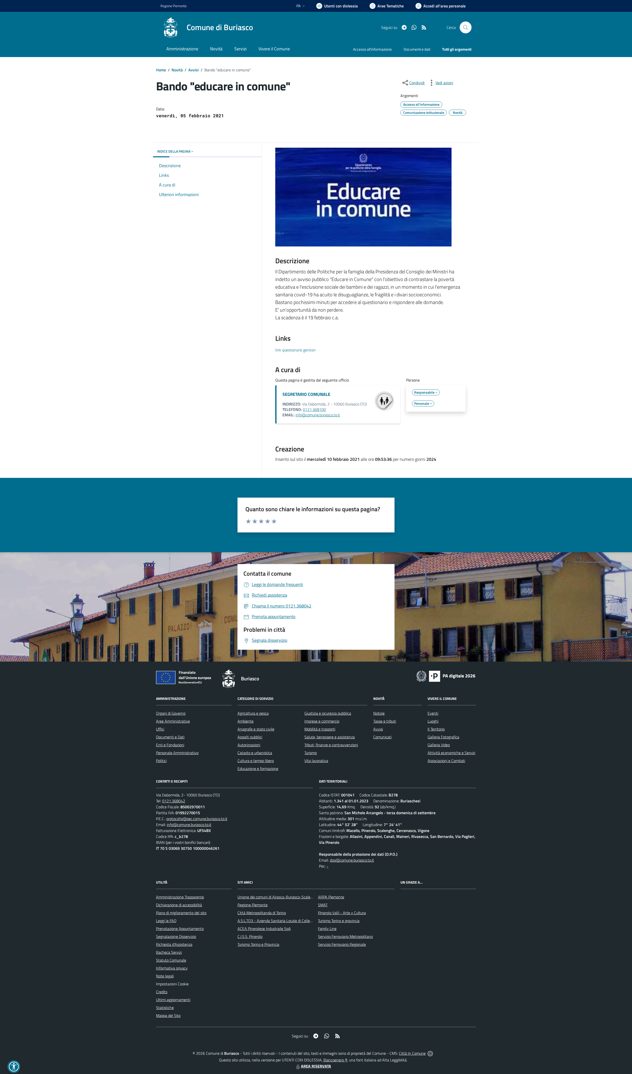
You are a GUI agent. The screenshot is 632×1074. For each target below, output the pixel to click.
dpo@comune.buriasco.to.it (352, 860)
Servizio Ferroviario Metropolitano (345, 936)
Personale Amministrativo (177, 753)
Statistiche (165, 1008)
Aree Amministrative (173, 721)
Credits (161, 992)
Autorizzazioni (248, 745)
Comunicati (382, 737)
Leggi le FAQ (166, 921)
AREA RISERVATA (316, 1066)
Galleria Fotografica (443, 737)
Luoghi (433, 721)
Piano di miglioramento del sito (181, 913)
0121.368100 (314, 409)
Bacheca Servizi (169, 952)
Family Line (327, 929)
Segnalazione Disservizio (176, 936)
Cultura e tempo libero (255, 761)
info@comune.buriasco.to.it (318, 415)
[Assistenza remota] (430, 1053)
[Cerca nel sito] (466, 27)
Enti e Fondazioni (170, 745)
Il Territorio (436, 729)
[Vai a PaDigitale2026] (446, 675)
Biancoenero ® (335, 1060)
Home (161, 70)
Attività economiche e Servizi (451, 753)
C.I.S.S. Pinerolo (249, 936)
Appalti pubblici (249, 737)
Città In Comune (412, 1053)
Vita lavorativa (316, 761)
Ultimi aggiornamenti (173, 1000)
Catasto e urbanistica (254, 753)
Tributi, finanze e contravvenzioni (331, 745)
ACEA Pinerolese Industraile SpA (264, 929)
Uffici (160, 729)
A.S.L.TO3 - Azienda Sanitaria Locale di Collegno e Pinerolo (285, 921)
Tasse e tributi (384, 721)
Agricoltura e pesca (253, 713)
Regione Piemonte (173, 5)
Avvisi (193, 70)
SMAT (323, 905)
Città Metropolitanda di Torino (261, 913)
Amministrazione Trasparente (180, 897)
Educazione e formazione (257, 768)
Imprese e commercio (321, 721)
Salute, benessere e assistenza (329, 737)
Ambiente (245, 721)
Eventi (433, 713)
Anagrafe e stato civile (255, 729)
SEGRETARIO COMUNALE (306, 394)
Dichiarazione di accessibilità (179, 905)
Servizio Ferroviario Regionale (342, 944)
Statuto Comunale (171, 960)
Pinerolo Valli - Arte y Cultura (342, 913)
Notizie (379, 713)
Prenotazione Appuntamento (180, 929)
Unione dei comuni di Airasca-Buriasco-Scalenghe (278, 897)
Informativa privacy (172, 968)
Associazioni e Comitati (446, 761)
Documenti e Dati (170, 737)
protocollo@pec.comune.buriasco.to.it (196, 819)
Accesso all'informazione (372, 49)
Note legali (165, 976)
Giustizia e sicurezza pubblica (327, 713)
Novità (177, 70)
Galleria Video (439, 745)
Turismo (310, 753)
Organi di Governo (170, 713)
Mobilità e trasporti (319, 729)
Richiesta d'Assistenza (174, 944)
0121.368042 (173, 801)
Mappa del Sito (168, 1015)
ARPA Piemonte (331, 897)
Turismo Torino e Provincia (258, 944)
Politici (161, 761)
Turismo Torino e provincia (338, 921)
